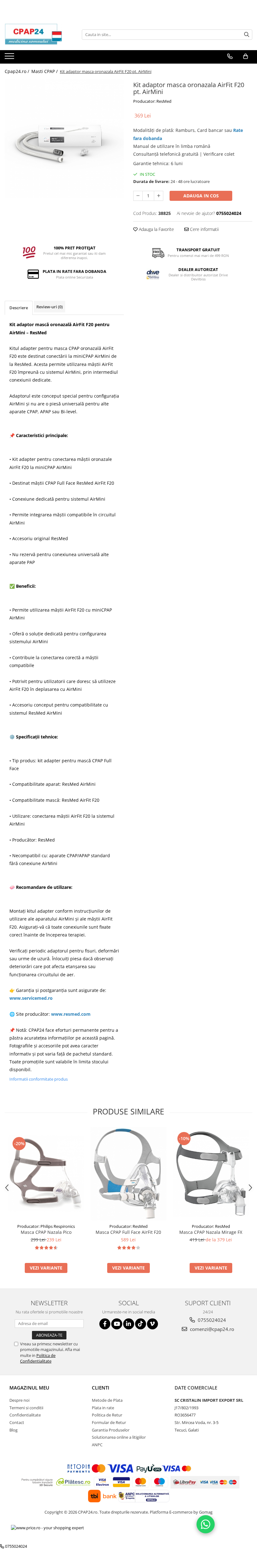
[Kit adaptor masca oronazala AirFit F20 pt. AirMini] (64, 138)
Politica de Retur (107, 1415)
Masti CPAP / (45, 71)
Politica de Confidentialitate (37, 1358)
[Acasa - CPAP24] (36, 34)
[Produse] (10, 58)
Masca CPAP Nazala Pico (46, 1232)
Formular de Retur (109, 1422)
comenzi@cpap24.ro (211, 1329)
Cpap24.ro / (17, 71)
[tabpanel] (64, 138)
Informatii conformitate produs (38, 1079)
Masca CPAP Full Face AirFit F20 (128, 1232)
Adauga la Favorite (156, 229)
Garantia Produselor (110, 1430)
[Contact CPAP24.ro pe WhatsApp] (206, 1524)
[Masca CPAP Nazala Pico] (46, 1173)
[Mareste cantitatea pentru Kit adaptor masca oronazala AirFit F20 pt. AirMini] (158, 196)
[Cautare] (246, 34)
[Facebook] (104, 1323)
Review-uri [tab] (49, 307)
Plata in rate (103, 1408)
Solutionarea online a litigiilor (119, 1437)
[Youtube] (116, 1323)
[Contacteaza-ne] (230, 56)
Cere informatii (204, 229)
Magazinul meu (29, 1388)
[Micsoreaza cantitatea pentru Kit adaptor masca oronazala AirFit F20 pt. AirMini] (138, 196)
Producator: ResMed (152, 101)
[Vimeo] (152, 1323)
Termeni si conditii (26, 1408)
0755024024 (211, 1320)
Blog (13, 1430)
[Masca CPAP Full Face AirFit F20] (128, 1173)
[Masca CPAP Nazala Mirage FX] (211, 1173)
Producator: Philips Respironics (46, 1226)
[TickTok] (140, 1323)
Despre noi (19, 1400)
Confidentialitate (25, 1415)
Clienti (100, 1388)
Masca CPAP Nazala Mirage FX (210, 1232)
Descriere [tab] (18, 307)
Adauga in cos (201, 196)
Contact (16, 1422)
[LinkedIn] (128, 1323)
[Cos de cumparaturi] (245, 56)
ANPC (97, 1444)
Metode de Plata (107, 1400)
